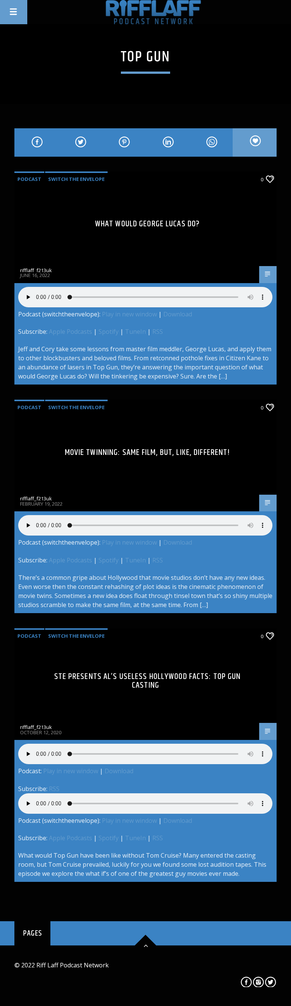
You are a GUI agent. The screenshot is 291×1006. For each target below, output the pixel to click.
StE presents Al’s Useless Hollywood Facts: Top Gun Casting (147, 681)
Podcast (29, 179)
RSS (157, 331)
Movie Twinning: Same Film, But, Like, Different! (147, 452)
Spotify (109, 331)
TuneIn (135, 331)
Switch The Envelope (76, 179)
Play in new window (129, 314)
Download (177, 314)
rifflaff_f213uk (36, 270)
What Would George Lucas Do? (147, 223)
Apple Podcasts (70, 331)
